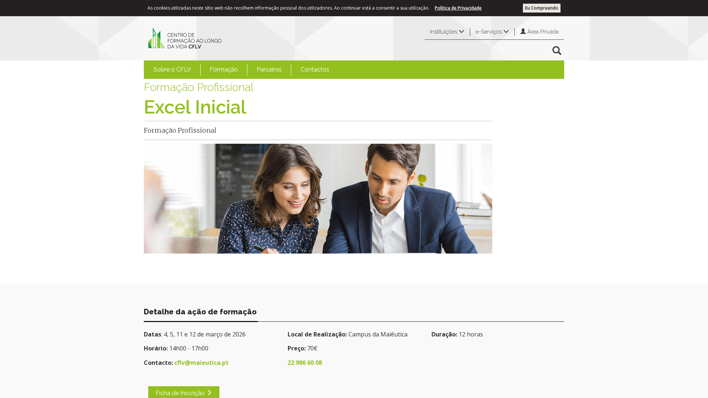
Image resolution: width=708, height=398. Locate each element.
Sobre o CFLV (172, 69)
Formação (224, 69)
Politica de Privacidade (458, 8)
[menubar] (241, 69)
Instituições (444, 31)
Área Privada (542, 31)
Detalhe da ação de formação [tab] (200, 311)
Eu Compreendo (541, 8)
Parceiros (269, 69)
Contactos (315, 69)
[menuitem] (172, 69)
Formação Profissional (198, 87)
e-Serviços (489, 31)
